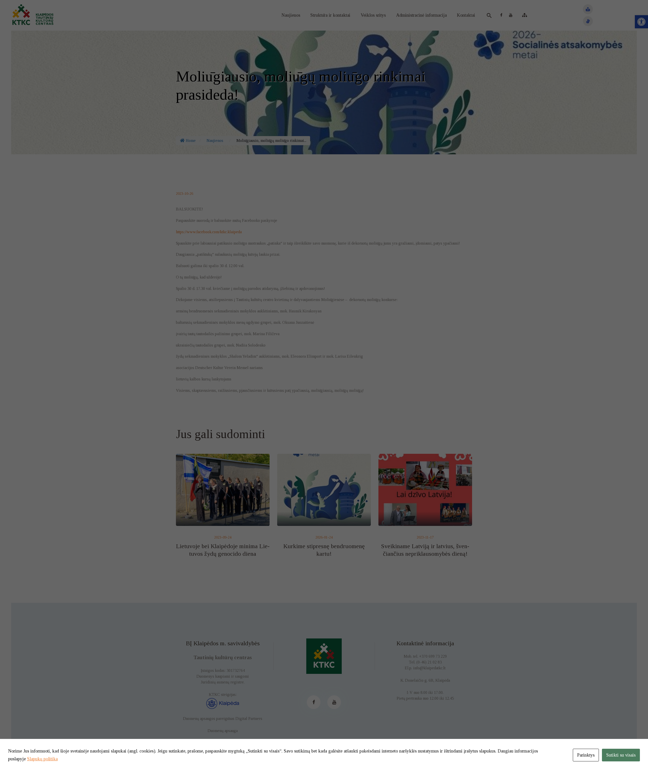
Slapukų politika (42, 758)
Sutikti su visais (621, 755)
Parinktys (586, 755)
